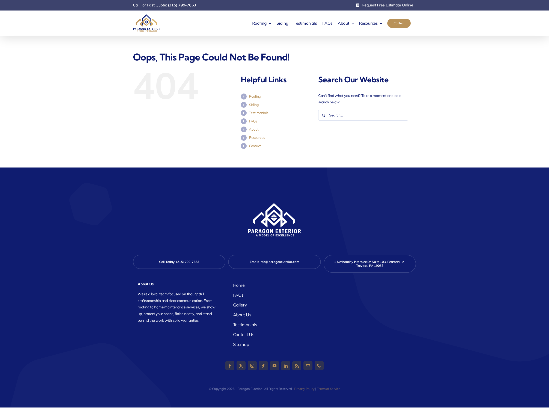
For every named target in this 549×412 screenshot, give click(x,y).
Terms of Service (328, 389)
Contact (255, 146)
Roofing (255, 96)
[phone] (319, 365)
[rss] (296, 365)
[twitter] (241, 365)
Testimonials (258, 113)
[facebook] (229, 365)
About (254, 129)
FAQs (253, 121)
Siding (254, 105)
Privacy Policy (304, 389)
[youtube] (274, 365)
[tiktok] (263, 365)
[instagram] (252, 365)
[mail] (307, 365)
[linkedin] (285, 365)
